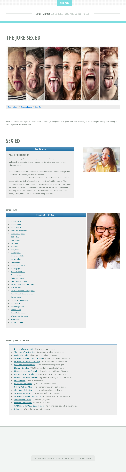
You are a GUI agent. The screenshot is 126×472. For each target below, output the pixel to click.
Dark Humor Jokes (18, 234)
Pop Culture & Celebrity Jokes (22, 294)
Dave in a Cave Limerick (23, 349)
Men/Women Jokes (18, 272)
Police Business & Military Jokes (23, 291)
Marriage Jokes (16, 268)
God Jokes (15, 249)
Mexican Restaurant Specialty (26, 371)
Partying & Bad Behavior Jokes (22, 284)
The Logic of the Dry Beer (25, 352)
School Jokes (16, 297)
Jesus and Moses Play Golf (24, 364)
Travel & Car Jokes (18, 313)
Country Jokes (16, 227)
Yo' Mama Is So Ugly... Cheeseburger (29, 406)
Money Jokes (16, 275)
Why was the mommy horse (25, 377)
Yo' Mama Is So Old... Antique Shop (28, 358)
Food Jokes (15, 246)
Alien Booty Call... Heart (23, 390)
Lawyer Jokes (16, 259)
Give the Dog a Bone (22, 399)
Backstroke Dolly (21, 355)
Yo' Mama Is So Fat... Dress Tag (27, 361)
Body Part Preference (23, 383)
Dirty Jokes (15, 237)
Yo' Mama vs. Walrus (22, 393)
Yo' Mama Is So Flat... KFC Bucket (27, 396)
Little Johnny (15, 262)
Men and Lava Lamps (23, 402)
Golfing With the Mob (23, 387)
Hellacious (18, 409)
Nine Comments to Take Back (26, 374)
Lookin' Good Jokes (18, 265)
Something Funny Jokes (20, 300)
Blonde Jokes (16, 224)
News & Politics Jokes (19, 281)
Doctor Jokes (16, 240)
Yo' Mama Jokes (17, 322)
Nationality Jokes (17, 278)
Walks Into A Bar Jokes (19, 316)
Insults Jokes (16, 253)
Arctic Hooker (19, 380)
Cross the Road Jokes (19, 230)
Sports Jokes (43, 14)
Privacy (72, 458)
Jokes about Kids (17, 256)
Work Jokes (15, 319)
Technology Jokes (17, 306)
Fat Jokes (14, 243)
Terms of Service (84, 458)
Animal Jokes (16, 221)
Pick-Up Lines (16, 287)
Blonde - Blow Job (21, 368)
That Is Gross (16, 310)
